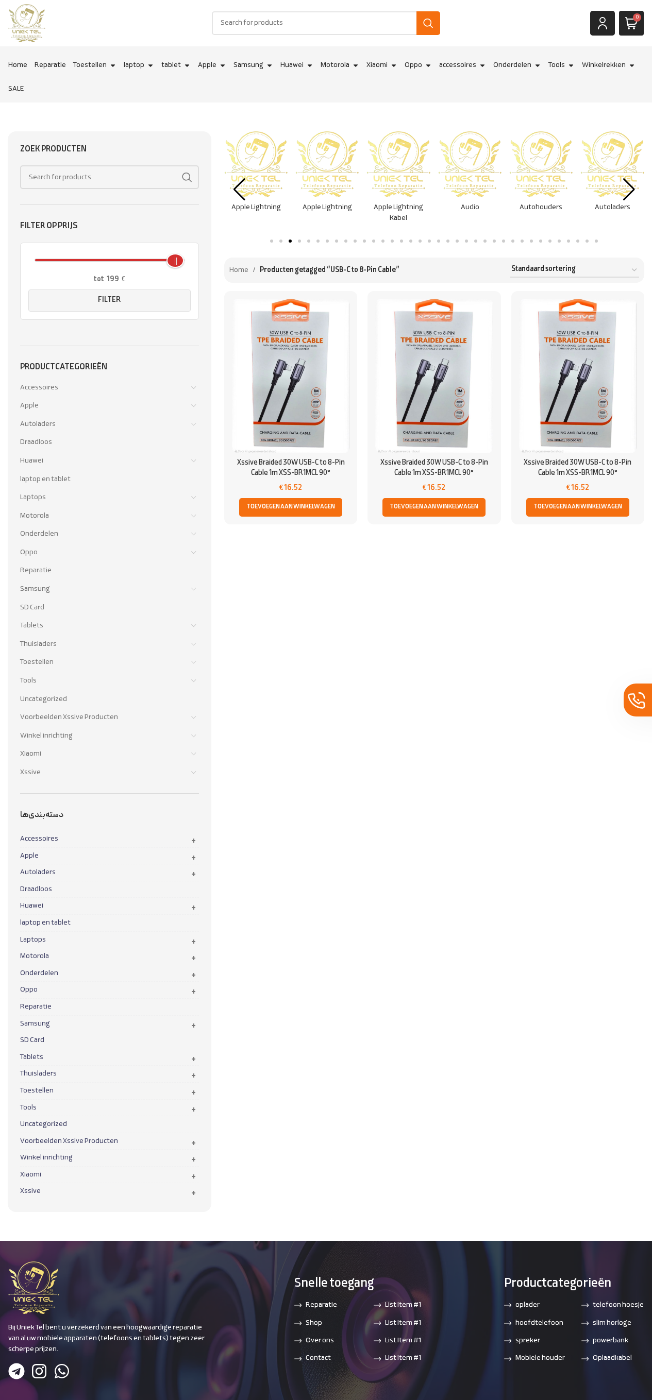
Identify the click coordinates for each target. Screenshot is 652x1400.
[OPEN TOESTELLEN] (112, 65)
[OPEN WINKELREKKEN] (632, 65)
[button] (193, 840)
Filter (109, 300)
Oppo (29, 552)
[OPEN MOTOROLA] (355, 65)
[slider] (175, 260)
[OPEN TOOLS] (571, 65)
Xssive (30, 772)
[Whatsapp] (62, 1371)
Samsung (35, 589)
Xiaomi (30, 753)
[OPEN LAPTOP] (150, 65)
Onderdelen (39, 533)
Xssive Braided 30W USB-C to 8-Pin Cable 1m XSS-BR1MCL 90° (291, 468)
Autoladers (38, 424)
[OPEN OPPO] (428, 65)
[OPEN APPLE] (222, 65)
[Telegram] (16, 1371)
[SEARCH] (428, 23)
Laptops (33, 497)
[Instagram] (39, 1371)
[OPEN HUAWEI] (309, 65)
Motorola (34, 515)
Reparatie (36, 570)
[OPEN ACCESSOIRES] (482, 65)
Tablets (31, 625)
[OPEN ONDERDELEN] (537, 65)
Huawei (31, 460)
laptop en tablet (45, 479)
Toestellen (37, 662)
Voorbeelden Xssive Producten (69, 717)
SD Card (32, 607)
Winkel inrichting (46, 735)
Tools (28, 680)
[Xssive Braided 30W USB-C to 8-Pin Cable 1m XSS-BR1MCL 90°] (290, 376)
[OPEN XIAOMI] (393, 65)
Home (238, 270)
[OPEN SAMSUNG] (269, 65)
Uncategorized (43, 699)
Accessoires (39, 387)
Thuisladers (38, 644)
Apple (29, 405)
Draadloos (36, 442)
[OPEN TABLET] (187, 65)
